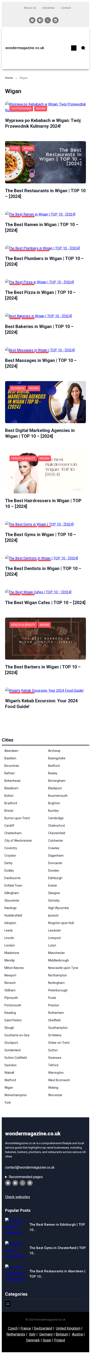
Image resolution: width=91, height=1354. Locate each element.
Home (9, 77)
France (26, 1328)
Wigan (40, 108)
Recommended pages (26, 1177)
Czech (13, 1328)
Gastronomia (21, 108)
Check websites (17, 1197)
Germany (46, 1334)
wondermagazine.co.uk (24, 48)
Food (15, 148)
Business (18, 388)
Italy (32, 1334)
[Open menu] (73, 48)
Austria (77, 1334)
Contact (66, 7)
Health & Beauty (23, 458)
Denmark (33, 1340)
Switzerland (43, 1328)
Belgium (62, 1334)
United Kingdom (68, 1328)
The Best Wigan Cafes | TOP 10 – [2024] (45, 602)
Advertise (48, 7)
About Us (30, 7)
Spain (47, 1340)
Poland (59, 1340)
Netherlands (15, 1334)
